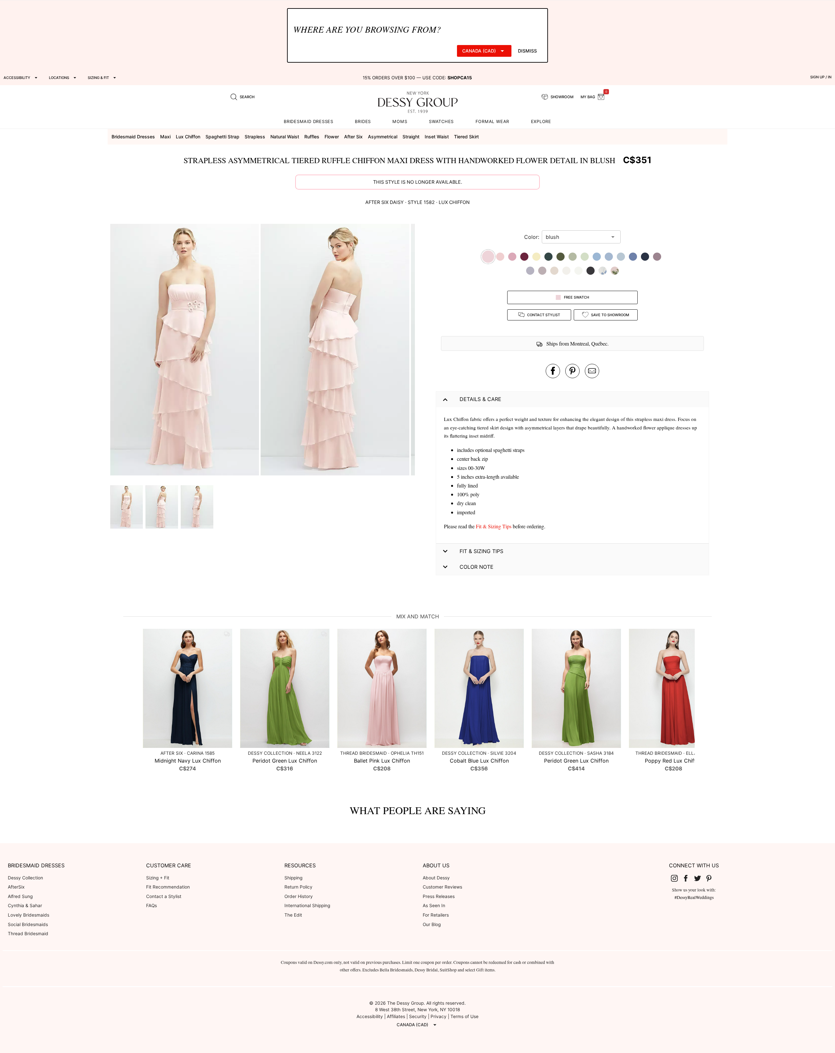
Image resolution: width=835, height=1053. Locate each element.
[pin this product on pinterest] (572, 371)
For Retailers (436, 915)
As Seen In (434, 905)
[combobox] (576, 237)
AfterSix (16, 887)
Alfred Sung (20, 896)
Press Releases (439, 896)
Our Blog (432, 924)
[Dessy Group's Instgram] (677, 878)
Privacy (439, 1016)
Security (418, 1016)
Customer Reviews (442, 887)
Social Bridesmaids (28, 924)
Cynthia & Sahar (25, 905)
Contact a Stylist (163, 896)
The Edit (293, 915)
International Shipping (307, 905)
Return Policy (298, 887)
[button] (185, 350)
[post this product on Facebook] (553, 371)
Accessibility (370, 1016)
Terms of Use (464, 1016)
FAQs (151, 905)
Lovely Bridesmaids (28, 915)
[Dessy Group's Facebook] (688, 878)
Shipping (293, 877)
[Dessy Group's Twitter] (700, 878)
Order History (298, 896)
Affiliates (396, 1016)
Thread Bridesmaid (28, 933)
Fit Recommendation (168, 887)
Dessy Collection (25, 877)
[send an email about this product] (592, 371)
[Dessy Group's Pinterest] (712, 878)
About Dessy (436, 877)
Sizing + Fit (157, 877)
